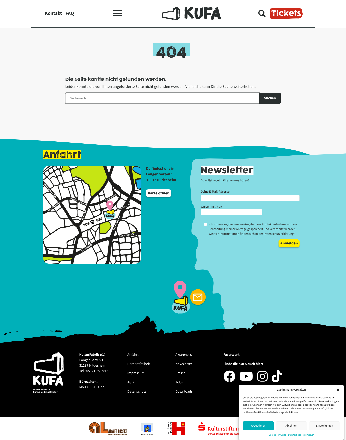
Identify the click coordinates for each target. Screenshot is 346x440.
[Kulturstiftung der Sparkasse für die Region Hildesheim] (228, 428)
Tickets (286, 13)
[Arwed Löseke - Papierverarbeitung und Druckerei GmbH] (108, 428)
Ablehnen (291, 426)
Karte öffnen (158, 193)
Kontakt (53, 13)
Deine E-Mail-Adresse (215, 191)
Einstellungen (324, 426)
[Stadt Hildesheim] (147, 428)
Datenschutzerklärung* (279, 234)
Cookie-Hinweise (277, 435)
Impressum (308, 435)
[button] (338, 390)
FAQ (69, 13)
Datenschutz (294, 435)
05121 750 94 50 (98, 370)
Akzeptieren (258, 426)
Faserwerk (231, 354)
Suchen (270, 98)
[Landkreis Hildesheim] (176, 428)
